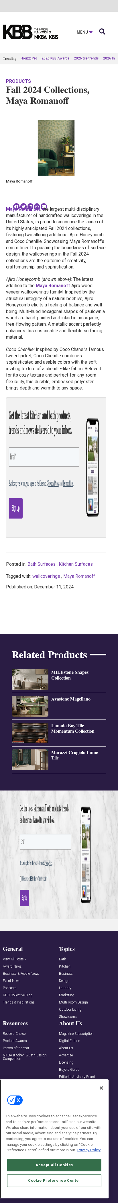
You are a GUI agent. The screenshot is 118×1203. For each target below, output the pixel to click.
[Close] (101, 1088)
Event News (11, 981)
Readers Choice (14, 1034)
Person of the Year (16, 1048)
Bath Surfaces (41, 564)
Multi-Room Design (73, 1002)
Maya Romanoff (79, 576)
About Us (66, 1048)
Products (18, 81)
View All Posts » (14, 959)
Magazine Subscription (76, 1034)
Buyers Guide (69, 1070)
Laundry (65, 988)
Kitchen (64, 966)
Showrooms (68, 1017)
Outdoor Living (70, 1010)
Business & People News (21, 974)
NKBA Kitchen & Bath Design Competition (25, 1057)
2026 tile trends (86, 58)
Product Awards (15, 1041)
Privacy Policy (89, 1150)
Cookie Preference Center (54, 1180)
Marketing (66, 995)
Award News (12, 966)
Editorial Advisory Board (77, 1077)
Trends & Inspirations (19, 1002)
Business (66, 974)
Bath (62, 959)
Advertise (66, 1055)
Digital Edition (69, 1041)
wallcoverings (46, 576)
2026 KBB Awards (56, 58)
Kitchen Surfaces (76, 564)
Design (64, 981)
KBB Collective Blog (17, 995)
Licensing (66, 1062)
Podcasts (10, 988)
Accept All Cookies (54, 1165)
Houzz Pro (29, 58)
